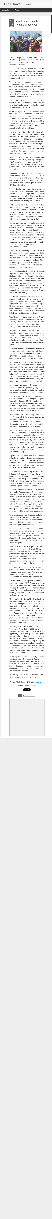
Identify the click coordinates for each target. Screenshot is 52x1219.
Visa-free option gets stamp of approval (27, 22)
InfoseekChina (38, 682)
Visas (34, 685)
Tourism (27, 685)
